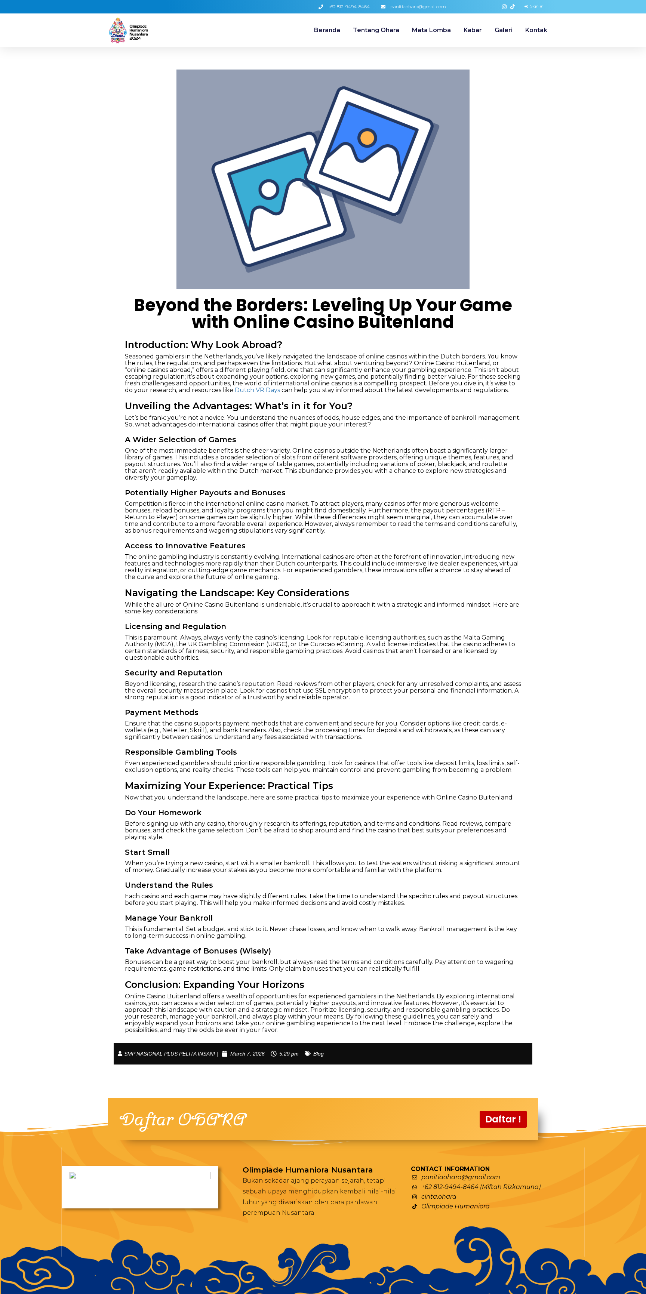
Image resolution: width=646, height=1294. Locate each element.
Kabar (473, 30)
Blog (318, 1054)
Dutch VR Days (257, 390)
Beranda (327, 30)
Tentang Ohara (376, 30)
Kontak (536, 30)
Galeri (504, 30)
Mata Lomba (431, 30)
